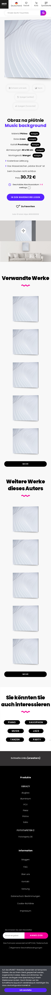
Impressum (25, 910)
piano (12, 722)
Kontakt (25, 881)
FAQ (25, 866)
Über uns (25, 874)
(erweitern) (33, 758)
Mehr (26, 464)
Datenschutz (42, 943)
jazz (36, 731)
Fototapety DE (26, 836)
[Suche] (43, 13)
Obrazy (25, 786)
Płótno (25, 816)
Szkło (25, 822)
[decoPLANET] (4, 4)
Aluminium (25, 798)
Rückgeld (34, 134)
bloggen (26, 859)
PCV (25, 804)
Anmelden (36, 935)
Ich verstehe (25, 990)
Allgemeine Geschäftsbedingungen (26, 947)
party (37, 739)
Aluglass (25, 792)
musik (16, 731)
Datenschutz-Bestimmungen (25, 896)
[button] (16, 4)
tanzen (15, 739)
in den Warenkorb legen (25, 197)
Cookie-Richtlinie (25, 903)
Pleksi (25, 810)
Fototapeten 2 (25, 830)
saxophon (36, 722)
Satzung (26, 888)
